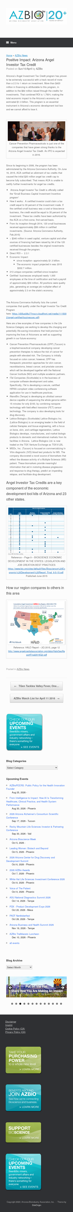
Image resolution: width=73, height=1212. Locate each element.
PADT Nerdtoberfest (20, 915)
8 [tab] (41, 1004)
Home (9, 55)
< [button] (10, 988)
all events (14, 943)
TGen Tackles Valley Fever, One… (36, 686)
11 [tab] (53, 1004)
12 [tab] (57, 1004)
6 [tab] (32, 1004)
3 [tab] (20, 1004)
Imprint (8, 1025)
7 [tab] (37, 1004)
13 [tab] (61, 1004)
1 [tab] (12, 1004)
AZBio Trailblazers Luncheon (24, 934)
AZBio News (21, 55)
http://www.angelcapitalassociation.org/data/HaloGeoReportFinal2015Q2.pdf (36, 653)
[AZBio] (36, 16)
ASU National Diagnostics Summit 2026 (30, 897)
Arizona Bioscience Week (23, 839)
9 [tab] (45, 1004)
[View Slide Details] (36, 986)
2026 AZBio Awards (20, 870)
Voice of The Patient (20, 888)
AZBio (39, 68)
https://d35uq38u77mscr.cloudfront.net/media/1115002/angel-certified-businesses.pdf (36, 315)
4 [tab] (24, 1004)
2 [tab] (16, 1004)
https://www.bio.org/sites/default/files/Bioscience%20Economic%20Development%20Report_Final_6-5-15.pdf (36, 570)
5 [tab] (28, 1004)
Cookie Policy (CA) (15, 1028)
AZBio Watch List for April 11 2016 (37, 698)
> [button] (62, 988)
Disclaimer (10, 1021)
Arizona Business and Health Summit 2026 (32, 924)
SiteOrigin (36, 1205)
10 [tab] (49, 1004)
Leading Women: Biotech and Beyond (29, 848)
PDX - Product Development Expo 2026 (30, 906)
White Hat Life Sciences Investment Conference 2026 (37, 879)
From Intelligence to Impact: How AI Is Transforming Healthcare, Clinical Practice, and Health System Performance (34, 801)
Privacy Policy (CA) (15, 1032)
